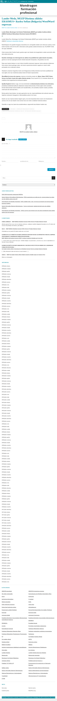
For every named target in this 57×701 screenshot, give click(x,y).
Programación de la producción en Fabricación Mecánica (39, 664)
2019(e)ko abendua (6, 448)
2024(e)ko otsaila (6, 327)
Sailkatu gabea (5, 667)
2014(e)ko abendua (6, 576)
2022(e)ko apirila (6, 378)
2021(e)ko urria (5, 394)
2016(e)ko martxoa (6, 541)
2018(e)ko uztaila (6, 490)
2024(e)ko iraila (5, 311)
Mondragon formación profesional (28, 9)
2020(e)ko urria (5, 423)
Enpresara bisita (32, 612)
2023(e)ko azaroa (6, 335)
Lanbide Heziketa (6, 652)
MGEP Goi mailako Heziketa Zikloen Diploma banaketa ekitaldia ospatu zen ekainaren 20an (26, 254)
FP (2, 636)
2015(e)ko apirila (6, 565)
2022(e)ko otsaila (6, 383)
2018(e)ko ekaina (6, 493)
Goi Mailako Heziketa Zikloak (33, 111)
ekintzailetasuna (32, 607)
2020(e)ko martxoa (6, 440)
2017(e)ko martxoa (6, 517)
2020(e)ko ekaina (6, 432)
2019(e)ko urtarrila (6, 474)
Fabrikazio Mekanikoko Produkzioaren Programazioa (14, 634)
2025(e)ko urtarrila (6, 300)
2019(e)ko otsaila (6, 472)
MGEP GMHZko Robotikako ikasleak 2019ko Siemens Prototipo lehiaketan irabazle (29, 221)
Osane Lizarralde (6, 221)
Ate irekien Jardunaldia (7, 593)
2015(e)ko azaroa (6, 552)
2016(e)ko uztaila (6, 530)
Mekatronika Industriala (33, 655)
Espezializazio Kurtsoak (7, 628)
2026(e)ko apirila (6, 271)
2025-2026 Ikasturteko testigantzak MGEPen (12, 194)
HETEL (30, 639)
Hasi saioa (4, 688)
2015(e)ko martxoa (6, 568)
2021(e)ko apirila (6, 407)
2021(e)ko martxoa (6, 410)
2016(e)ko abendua (6, 525)
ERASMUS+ (13, 109)
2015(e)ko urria (5, 555)
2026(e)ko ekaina (6, 266)
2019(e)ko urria (5, 453)
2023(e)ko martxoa (6, 351)
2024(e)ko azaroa (6, 306)
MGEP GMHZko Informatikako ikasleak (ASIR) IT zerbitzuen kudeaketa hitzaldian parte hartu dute (22, 238)
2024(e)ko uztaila (6, 314)
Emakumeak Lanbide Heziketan (9, 609)
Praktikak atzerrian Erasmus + (35, 660)
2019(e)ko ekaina (6, 461)
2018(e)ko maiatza (6, 496)
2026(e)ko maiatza (6, 268)
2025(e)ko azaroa (6, 282)
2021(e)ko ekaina (6, 402)
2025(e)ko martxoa (6, 295)
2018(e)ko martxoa (6, 501)
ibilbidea (30, 644)
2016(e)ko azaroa (6, 528)
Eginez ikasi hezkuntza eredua (9, 607)
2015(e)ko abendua (6, 549)
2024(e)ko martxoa (6, 325)
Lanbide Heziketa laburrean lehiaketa (37, 652)
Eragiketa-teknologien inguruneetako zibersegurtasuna (41, 617)
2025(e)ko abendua (6, 279)
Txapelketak (4, 675)
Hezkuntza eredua (32, 642)
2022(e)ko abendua (6, 359)
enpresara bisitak (6, 615)
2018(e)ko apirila (6, 498)
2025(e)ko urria (5, 284)
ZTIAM (3, 678)
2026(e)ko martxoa (6, 274)
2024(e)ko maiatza (6, 319)
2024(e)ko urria (5, 308)
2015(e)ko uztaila (6, 560)
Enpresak (4, 612)
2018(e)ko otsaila (6, 504)
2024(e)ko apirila (6, 322)
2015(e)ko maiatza (6, 563)
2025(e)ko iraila (5, 287)
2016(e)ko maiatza (6, 536)
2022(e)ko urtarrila (6, 386)
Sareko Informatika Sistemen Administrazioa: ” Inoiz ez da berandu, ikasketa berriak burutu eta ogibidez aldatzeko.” (26, 207)
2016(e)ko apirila (6, 539)
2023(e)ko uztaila (6, 341)
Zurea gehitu (22, 139)
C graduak (30, 599)
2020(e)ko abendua (6, 418)
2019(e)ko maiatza (6, 464)
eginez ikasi (31, 604)
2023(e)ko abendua (6, 333)
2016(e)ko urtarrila (6, 547)
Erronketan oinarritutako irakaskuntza (37, 625)
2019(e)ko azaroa (6, 450)
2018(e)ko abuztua (6, 488)
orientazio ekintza (6, 660)
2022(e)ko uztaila (6, 370)
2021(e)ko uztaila (6, 399)
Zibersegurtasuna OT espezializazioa (37, 675)
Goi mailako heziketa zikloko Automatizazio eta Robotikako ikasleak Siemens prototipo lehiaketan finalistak (24, 249)
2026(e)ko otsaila (6, 276)
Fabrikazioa (31, 634)
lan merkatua (31, 650)
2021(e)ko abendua (6, 389)
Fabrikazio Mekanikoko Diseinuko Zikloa (13, 111)
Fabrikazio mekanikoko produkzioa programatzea (40, 631)
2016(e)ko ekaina (6, 533)
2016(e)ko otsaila (6, 544)
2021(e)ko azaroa (6, 391)
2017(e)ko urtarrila (6, 522)
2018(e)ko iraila (5, 485)
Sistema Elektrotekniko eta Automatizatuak (38, 670)
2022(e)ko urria (5, 365)
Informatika (4, 650)
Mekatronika (5, 655)
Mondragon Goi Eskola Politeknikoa (10, 658)
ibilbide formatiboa (6, 644)
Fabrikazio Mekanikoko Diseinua (25, 109)
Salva (3, 229)
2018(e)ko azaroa (6, 480)
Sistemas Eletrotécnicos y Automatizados (38, 673)
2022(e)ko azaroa (6, 362)
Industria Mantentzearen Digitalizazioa (37, 647)
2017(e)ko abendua (6, 509)
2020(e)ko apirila (6, 437)
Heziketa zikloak (5, 642)
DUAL (29, 601)
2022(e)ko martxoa (6, 381)
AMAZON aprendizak (7, 591)
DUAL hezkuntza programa (8, 604)
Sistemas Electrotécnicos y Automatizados (12, 673)
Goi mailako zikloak (6, 639)
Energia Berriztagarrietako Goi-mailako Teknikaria (40, 609)
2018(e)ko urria (5, 482)
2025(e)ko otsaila (6, 298)
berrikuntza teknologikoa (7, 599)
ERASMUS (31, 620)
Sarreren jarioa (32, 688)
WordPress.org (32, 690)
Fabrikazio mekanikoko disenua (14, 41)
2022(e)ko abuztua (6, 367)
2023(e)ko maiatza (6, 346)
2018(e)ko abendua (6, 477)
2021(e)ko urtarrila (6, 415)
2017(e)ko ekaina (6, 512)
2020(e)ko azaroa (6, 421)
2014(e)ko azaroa (6, 579)
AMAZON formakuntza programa (36, 591)
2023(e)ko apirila (6, 349)
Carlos (3, 254)
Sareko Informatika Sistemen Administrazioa (38, 667)
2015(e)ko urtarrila (6, 573)
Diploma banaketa (6, 601)
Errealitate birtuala (32, 623)
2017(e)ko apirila (6, 514)
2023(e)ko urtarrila (6, 357)
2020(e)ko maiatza (6, 434)
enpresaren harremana (33, 615)
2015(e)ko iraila (5, 557)
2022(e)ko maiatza (6, 375)
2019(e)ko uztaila (6, 458)
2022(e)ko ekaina (6, 373)
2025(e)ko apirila (6, 292)
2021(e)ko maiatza (6, 405)
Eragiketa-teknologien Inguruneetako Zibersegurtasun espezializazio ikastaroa (14, 618)
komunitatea (30, 1)
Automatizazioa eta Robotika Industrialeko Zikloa (39, 593)
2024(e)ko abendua (6, 303)
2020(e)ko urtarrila (6, 445)
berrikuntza (31, 596)
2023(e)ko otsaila (6, 354)
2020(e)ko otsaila (6, 442)
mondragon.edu (23, 1)
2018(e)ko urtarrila (6, 506)
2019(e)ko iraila (5, 456)
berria (3, 596)
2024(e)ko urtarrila (6, 330)
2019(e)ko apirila (6, 466)
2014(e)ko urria (5, 581)
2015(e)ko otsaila (6, 571)
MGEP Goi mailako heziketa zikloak (9, 27)
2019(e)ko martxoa (6, 469)
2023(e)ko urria (5, 338)
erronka (3, 625)
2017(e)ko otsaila (6, 520)
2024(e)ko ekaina (6, 316)
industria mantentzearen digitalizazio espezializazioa (14, 647)
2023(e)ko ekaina (6, 343)
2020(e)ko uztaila (6, 429)
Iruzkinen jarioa (5, 690)
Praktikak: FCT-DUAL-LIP (8, 663)
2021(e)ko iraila (5, 397)
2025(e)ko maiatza (6, 290)
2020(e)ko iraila (5, 426)
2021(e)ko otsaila (6, 413)
